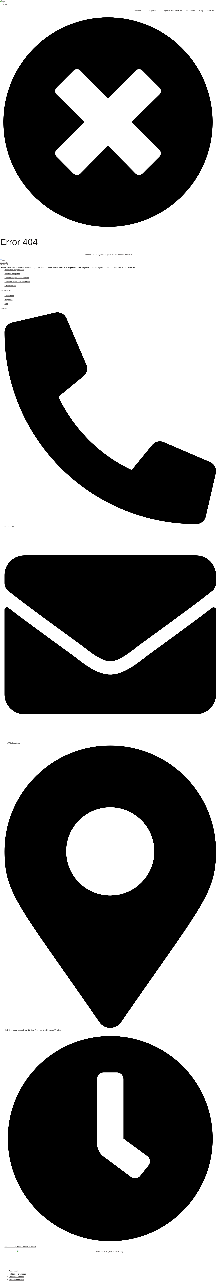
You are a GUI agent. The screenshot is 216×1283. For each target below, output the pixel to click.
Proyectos (152, 11)
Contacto (210, 11)
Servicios (137, 11)
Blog (201, 11)
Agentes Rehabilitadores (173, 11)
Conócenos (190, 11)
